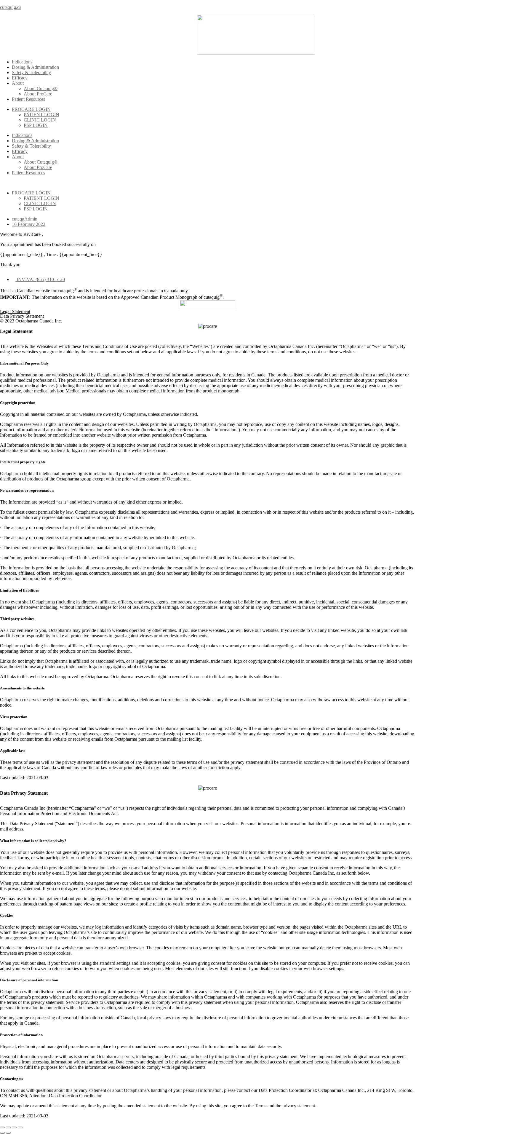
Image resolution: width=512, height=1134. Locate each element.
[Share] (8, 1127)
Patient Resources (28, 99)
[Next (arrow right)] (8, 1133)
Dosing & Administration (35, 67)
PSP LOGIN (36, 125)
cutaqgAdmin (24, 218)
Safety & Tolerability (31, 72)
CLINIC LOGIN (40, 119)
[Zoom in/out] (20, 1127)
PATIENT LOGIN (41, 114)
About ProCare (38, 93)
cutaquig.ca (10, 7)
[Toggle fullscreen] (14, 1127)
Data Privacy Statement (22, 316)
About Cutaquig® (40, 88)
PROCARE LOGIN (31, 109)
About (18, 83)
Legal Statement (15, 311)
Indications (22, 61)
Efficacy (20, 77)
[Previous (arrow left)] (2, 1133)
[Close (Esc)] (2, 1127)
